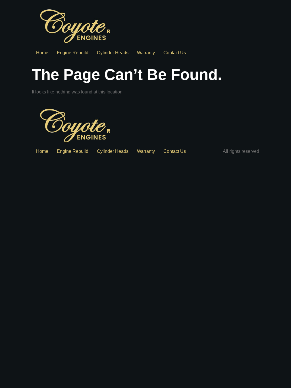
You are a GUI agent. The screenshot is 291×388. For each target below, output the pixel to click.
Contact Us (174, 52)
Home (42, 52)
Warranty (146, 52)
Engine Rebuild (72, 52)
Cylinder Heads (112, 52)
